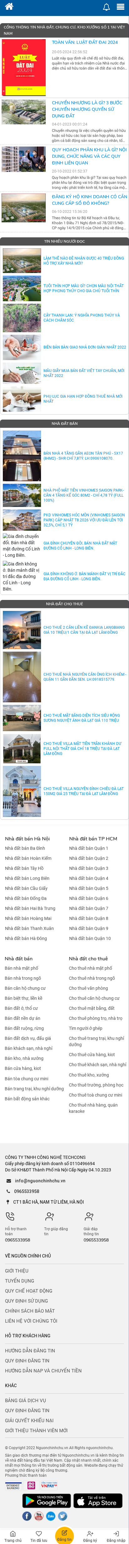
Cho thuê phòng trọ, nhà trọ (95, 1018)
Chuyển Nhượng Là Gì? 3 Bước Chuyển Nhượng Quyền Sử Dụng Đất (87, 109)
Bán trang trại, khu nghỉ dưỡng (34, 1088)
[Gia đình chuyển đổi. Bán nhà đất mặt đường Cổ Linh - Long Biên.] (22, 545)
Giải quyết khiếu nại (29, 1420)
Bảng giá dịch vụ (25, 1400)
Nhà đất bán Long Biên (27, 878)
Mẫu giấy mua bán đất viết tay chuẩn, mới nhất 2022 (84, 373)
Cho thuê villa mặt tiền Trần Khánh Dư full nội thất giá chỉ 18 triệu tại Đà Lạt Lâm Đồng (82, 748)
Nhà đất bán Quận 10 (90, 938)
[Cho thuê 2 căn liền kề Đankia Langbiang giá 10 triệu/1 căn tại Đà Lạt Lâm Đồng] (22, 630)
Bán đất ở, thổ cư (21, 1008)
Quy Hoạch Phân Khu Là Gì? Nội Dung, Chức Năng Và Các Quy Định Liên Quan (89, 156)
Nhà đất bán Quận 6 (88, 898)
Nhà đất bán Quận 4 (88, 878)
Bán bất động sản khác (27, 1098)
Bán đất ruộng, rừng (24, 1028)
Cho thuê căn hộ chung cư (94, 998)
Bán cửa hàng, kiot (23, 1068)
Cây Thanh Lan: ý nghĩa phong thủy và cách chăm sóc (82, 318)
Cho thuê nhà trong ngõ (92, 978)
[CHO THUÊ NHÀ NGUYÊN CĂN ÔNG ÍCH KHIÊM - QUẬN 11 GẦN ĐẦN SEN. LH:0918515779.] (22, 677)
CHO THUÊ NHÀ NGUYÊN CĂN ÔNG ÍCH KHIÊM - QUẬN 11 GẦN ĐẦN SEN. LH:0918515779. (85, 677)
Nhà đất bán (19, 958)
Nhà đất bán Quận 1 (88, 848)
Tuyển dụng (19, 1281)
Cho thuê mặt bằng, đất (92, 1008)
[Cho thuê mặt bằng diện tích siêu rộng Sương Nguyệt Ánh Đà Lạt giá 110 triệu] (22, 718)
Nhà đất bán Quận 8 (88, 918)
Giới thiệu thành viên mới (36, 1430)
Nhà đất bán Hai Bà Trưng (30, 908)
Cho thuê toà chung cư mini (95, 1094)
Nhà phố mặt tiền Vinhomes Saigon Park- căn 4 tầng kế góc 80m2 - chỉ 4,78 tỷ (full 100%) (84, 495)
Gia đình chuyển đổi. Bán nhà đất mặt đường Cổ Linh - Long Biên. (80, 545)
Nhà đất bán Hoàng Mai (28, 918)
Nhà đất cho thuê (88, 958)
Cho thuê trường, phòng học (96, 1084)
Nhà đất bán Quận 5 (88, 888)
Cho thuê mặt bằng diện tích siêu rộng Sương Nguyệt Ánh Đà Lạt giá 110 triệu (82, 718)
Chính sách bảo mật (30, 1311)
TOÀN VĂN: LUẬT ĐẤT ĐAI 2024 (85, 42)
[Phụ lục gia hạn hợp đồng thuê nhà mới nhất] (22, 399)
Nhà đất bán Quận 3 (88, 868)
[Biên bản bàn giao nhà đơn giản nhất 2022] (22, 347)
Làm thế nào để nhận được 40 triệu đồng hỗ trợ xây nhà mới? (84, 261)
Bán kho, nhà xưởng (24, 1058)
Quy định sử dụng (26, 1301)
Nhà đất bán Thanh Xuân (29, 928)
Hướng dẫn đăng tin (30, 1351)
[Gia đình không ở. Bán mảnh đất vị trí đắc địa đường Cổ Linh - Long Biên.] (22, 576)
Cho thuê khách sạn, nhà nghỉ (97, 1064)
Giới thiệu (16, 1271)
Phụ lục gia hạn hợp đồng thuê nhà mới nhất (83, 399)
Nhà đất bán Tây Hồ (24, 868)
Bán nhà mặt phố (21, 968)
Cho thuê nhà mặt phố (90, 968)
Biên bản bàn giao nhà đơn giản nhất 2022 (85, 347)
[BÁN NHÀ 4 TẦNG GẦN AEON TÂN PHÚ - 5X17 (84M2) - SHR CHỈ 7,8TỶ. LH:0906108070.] (22, 456)
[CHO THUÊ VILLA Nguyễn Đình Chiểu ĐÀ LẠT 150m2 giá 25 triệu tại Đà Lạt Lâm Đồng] (22, 791)
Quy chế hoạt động (28, 1291)
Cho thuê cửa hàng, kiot (92, 1054)
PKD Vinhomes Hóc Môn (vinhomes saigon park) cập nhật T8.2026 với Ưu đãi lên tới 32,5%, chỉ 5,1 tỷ (84, 520)
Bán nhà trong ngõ (23, 978)
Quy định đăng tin (27, 1361)
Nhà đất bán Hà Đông (26, 938)
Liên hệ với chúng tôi (31, 1321)
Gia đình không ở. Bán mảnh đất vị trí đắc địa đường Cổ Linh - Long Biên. (85, 576)
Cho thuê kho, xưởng (89, 1074)
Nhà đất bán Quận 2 (88, 858)
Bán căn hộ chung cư (25, 988)
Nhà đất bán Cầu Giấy (26, 888)
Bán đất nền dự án (22, 1018)
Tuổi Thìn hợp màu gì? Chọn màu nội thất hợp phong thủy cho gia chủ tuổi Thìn (84, 288)
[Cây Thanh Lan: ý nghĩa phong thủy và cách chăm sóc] (22, 318)
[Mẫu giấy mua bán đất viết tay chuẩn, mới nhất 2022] (22, 373)
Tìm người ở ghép (85, 1028)
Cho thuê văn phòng (88, 988)
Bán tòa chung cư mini (26, 1078)
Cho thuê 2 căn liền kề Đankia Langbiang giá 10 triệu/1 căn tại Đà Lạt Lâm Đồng (84, 630)
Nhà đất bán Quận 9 (88, 928)
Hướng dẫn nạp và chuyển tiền (43, 1371)
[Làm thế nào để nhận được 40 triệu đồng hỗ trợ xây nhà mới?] (22, 260)
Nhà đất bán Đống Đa (26, 898)
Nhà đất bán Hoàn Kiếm (28, 858)
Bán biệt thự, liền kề (23, 998)
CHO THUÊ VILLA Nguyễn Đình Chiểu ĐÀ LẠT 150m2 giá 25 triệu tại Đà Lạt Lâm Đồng (84, 791)
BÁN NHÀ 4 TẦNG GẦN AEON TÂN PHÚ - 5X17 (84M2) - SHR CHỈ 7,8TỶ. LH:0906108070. (83, 456)
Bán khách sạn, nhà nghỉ (28, 1048)
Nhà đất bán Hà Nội (27, 838)
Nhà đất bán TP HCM (93, 838)
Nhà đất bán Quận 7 (88, 908)
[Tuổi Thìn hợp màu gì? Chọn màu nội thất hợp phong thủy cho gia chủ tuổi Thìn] (22, 288)
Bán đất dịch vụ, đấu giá (28, 1038)
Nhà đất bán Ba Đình (25, 848)
